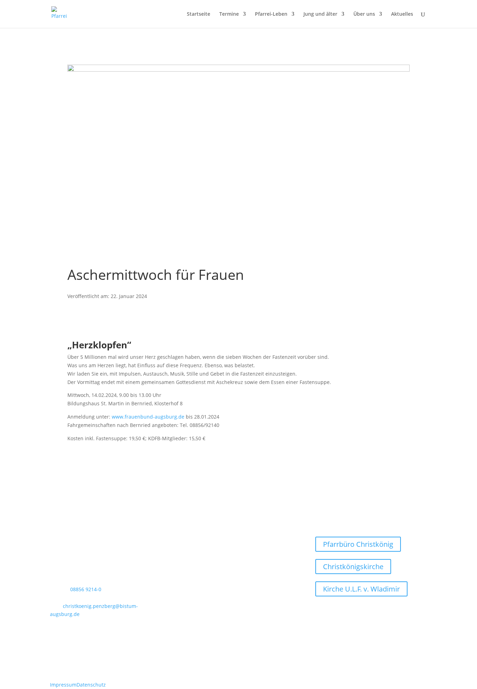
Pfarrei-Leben (271, 14)
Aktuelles (402, 14)
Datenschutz (91, 684)
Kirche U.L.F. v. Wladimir (361, 589)
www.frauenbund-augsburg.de (148, 416)
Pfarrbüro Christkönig (358, 544)
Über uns (364, 14)
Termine (229, 14)
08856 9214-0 (85, 589)
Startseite (198, 14)
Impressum (63, 684)
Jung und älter (320, 14)
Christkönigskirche (353, 566)
